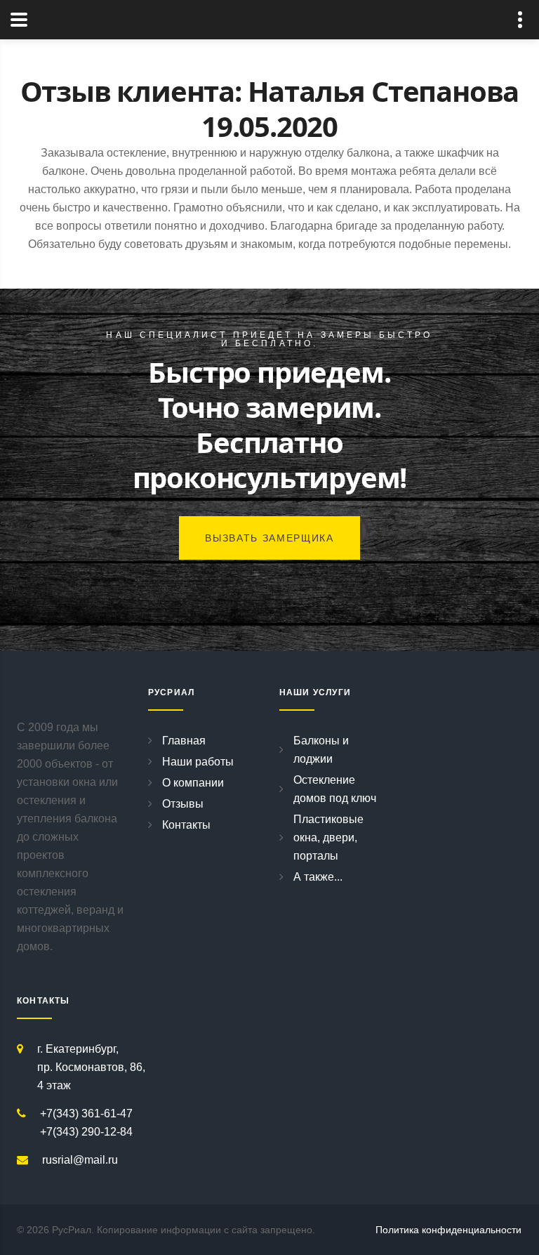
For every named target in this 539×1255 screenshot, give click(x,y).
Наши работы (198, 762)
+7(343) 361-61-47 (86, 1113)
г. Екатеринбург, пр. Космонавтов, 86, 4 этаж (91, 1067)
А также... (317, 877)
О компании (193, 783)
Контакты (186, 825)
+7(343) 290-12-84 (86, 1132)
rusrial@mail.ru (80, 1160)
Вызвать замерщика (269, 538)
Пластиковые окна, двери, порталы (328, 837)
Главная (184, 741)
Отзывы (183, 804)
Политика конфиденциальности (448, 1229)
